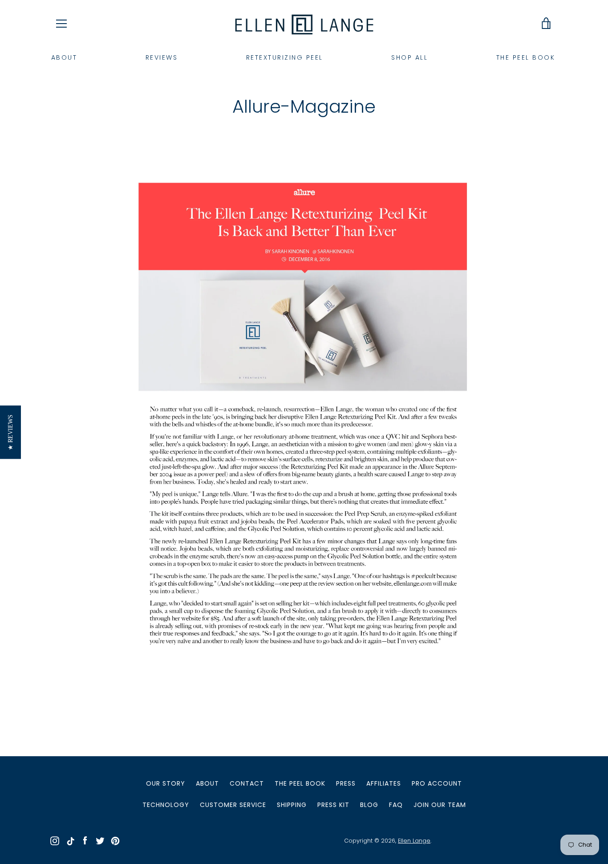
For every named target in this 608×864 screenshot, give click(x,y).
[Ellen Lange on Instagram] (54, 840)
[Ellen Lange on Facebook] (85, 840)
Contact (247, 783)
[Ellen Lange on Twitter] (100, 840)
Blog (369, 804)
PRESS (346, 783)
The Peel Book (300, 783)
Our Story (165, 783)
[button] (10, 432)
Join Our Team (439, 804)
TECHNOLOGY (165, 804)
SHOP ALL (409, 57)
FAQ (396, 804)
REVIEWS (162, 57)
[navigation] (61, 23)
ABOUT (64, 57)
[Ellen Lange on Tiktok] (69, 840)
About (207, 783)
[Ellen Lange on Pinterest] (115, 840)
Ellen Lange (414, 840)
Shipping (292, 804)
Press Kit (333, 804)
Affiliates (383, 783)
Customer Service (233, 804)
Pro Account (437, 783)
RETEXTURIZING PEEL (284, 57)
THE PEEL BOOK (525, 57)
